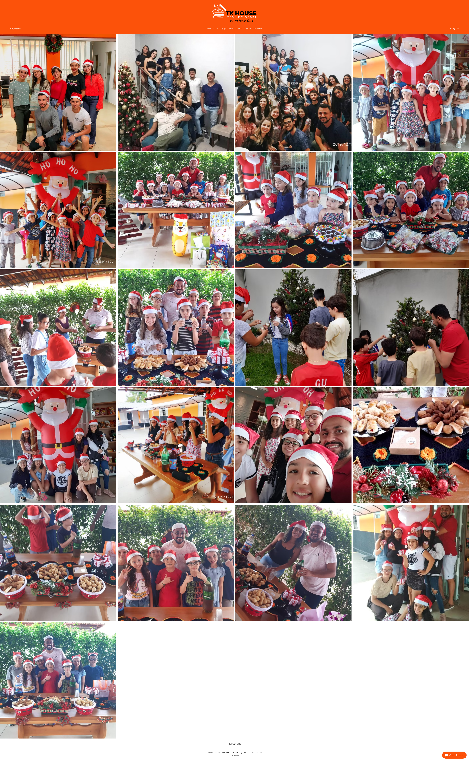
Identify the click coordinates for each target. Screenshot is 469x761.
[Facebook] (458, 29)
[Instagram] (454, 29)
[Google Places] (450, 29)
